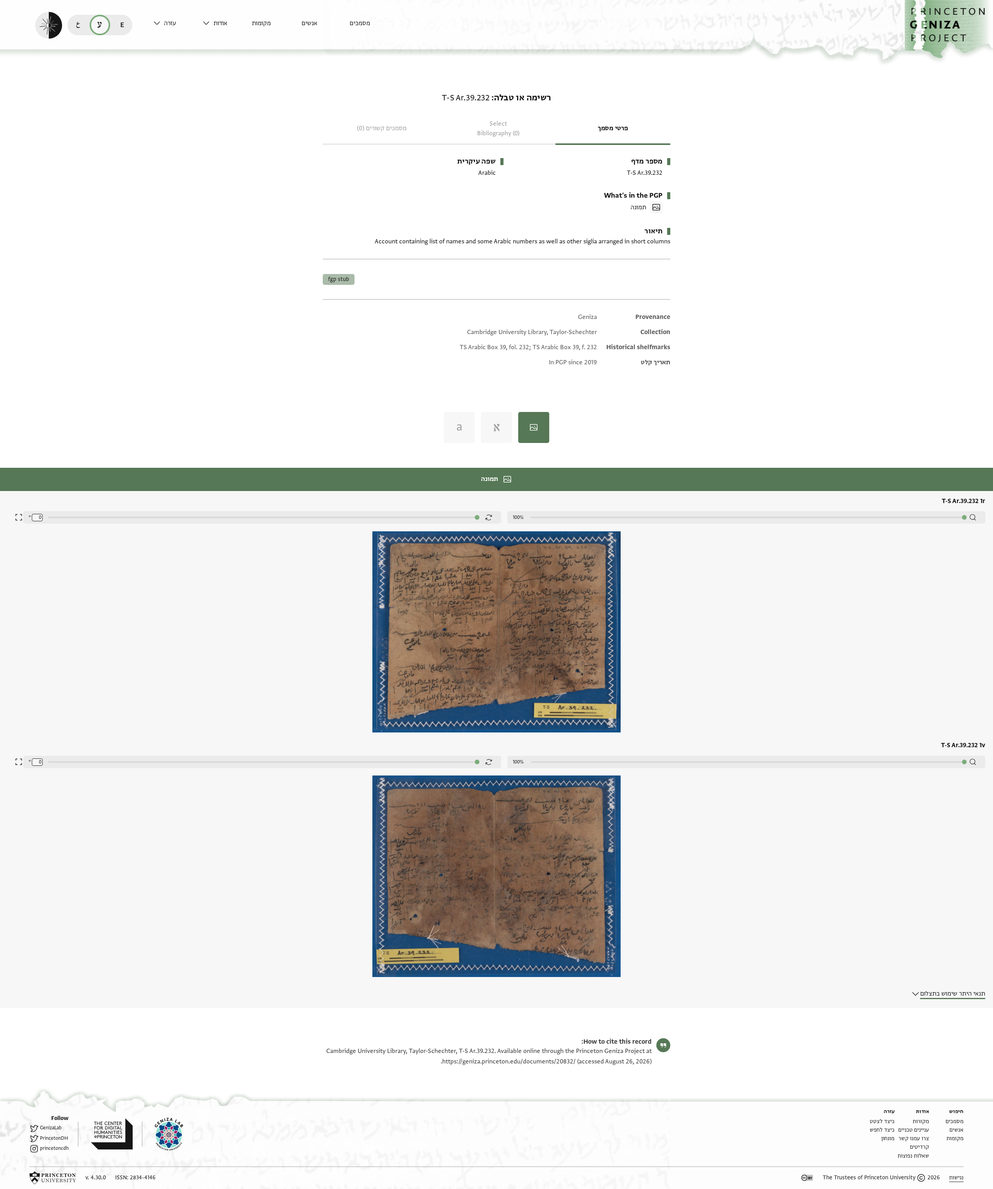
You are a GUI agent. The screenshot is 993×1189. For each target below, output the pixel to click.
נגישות (956, 1177)
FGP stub (338, 279)
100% (518, 517)
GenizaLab (51, 1128)
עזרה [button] (170, 23)
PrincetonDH (54, 1138)
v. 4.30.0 (95, 1177)
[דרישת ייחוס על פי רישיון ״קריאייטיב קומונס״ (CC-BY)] (807, 1178)
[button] (949, 29)
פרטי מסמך (613, 128)
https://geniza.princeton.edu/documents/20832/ (509, 1061)
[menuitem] (372, 27)
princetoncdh (54, 1148)
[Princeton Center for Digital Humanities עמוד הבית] (105, 1134)
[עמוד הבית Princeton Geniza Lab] (162, 1134)
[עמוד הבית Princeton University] (52, 1177)
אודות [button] (220, 23)
